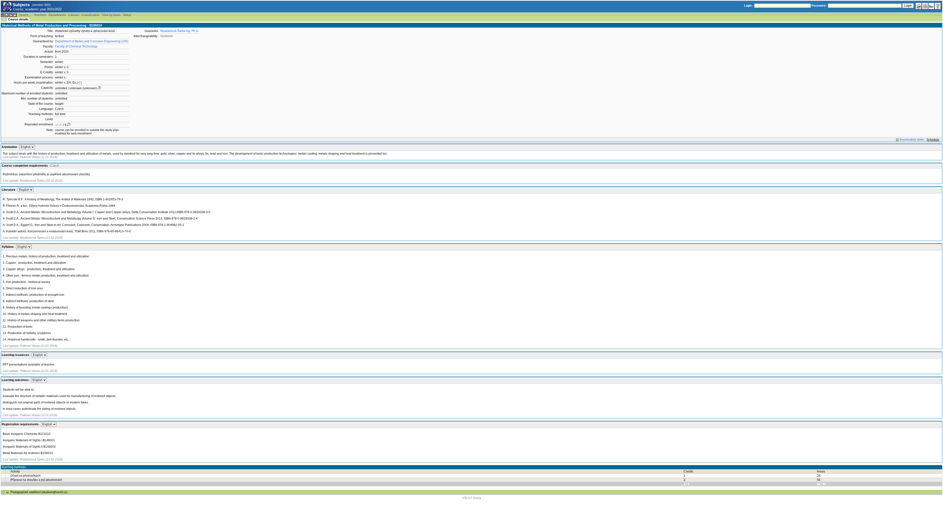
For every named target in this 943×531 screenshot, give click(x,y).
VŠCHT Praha (471, 498)
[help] (938, 6)
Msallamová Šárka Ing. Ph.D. (179, 31)
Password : (819, 5)
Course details (18, 19)
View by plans (111, 15)
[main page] (918, 6)
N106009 (166, 36)
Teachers (40, 15)
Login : (748, 5)
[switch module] (11, 15)
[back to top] (4, 492)
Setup (127, 15)
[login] (925, 6)
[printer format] (15, 15)
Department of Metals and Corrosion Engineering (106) (91, 41)
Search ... (25, 15)
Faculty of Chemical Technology (76, 46)
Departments (57, 15)
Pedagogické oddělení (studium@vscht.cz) (39, 492)
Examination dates (912, 139)
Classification (90, 15)
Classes (73, 15)
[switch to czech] (931, 6)
